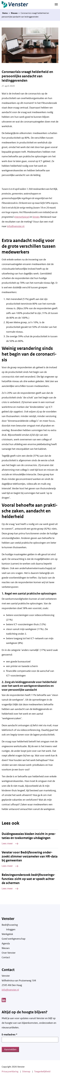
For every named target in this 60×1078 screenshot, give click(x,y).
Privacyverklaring (10, 1071)
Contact (6, 957)
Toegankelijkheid (42, 1071)
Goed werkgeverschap (13, 938)
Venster (36, 216)
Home (5, 13)
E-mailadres (9, 1034)
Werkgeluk (7, 934)
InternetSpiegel (22, 216)
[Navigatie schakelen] (56, 4)
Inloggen (10, 929)
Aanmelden (10, 1049)
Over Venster (8, 952)
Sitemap (26, 1071)
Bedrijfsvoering (10, 924)
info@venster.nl (15, 226)
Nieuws (14, 13)
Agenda (6, 943)
